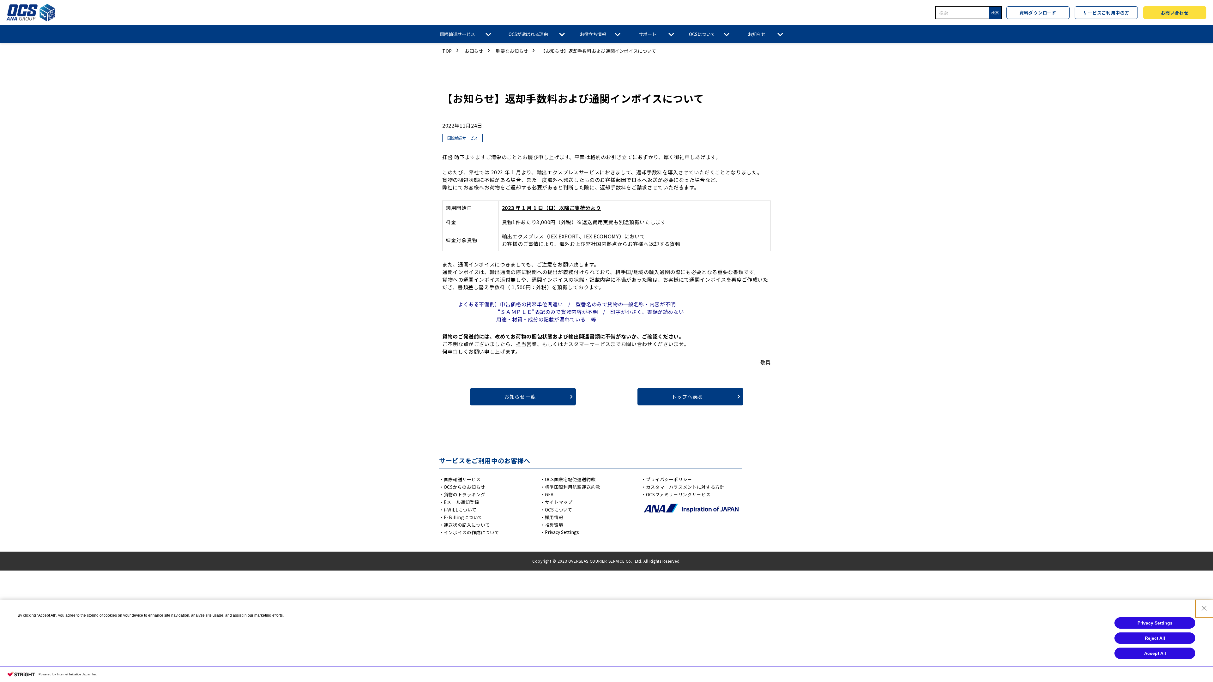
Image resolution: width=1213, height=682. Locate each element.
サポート (647, 34)
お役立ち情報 (593, 34)
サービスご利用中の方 (1106, 12)
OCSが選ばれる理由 (528, 34)
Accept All (1155, 653)
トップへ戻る (687, 396)
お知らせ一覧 (520, 396)
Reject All (1155, 638)
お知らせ (756, 34)
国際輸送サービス (457, 34)
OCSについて (702, 34)
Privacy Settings (562, 532)
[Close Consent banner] (1204, 608)
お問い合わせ (1174, 12)
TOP (447, 51)
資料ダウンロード (1037, 12)
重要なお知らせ (512, 51)
